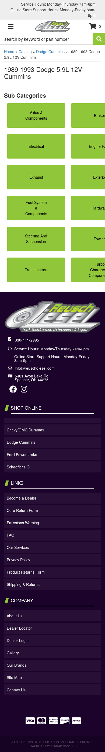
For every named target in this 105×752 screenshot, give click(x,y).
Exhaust (36, 177)
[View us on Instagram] (24, 390)
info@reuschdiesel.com (35, 368)
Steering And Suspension (36, 238)
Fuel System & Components (36, 208)
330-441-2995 (27, 340)
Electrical (36, 146)
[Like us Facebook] (13, 390)
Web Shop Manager (61, 746)
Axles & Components (36, 115)
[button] (52, 39)
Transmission (36, 269)
